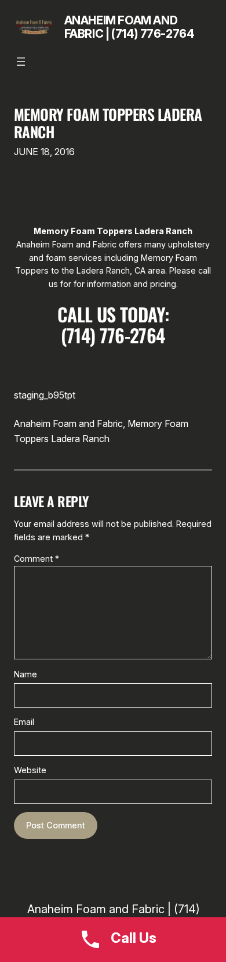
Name (25, 674)
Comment (36, 558)
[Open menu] (21, 62)
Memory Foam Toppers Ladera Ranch (108, 123)
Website (30, 770)
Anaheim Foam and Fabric (68, 423)
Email (24, 722)
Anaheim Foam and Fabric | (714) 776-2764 (129, 27)
